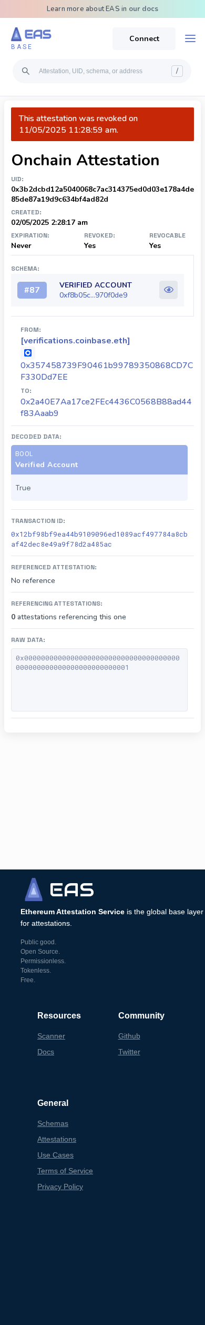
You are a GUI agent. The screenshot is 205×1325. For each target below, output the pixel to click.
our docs (144, 9)
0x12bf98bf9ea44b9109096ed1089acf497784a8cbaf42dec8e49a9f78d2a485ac (99, 539)
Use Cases (55, 1155)
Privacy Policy (60, 1186)
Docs (45, 1051)
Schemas (52, 1123)
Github (129, 1036)
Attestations (56, 1139)
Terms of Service (65, 1170)
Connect (144, 39)
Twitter (129, 1051)
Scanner (51, 1036)
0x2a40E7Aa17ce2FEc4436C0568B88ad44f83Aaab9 (106, 407)
